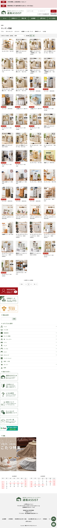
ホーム (4, 18)
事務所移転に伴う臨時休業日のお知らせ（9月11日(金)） (20, 5)
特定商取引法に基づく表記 (20, 519)
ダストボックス (9, 31)
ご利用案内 (10, 519)
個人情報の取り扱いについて (34, 519)
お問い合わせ (28, 521)
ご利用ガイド (14, 18)
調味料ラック (38, 31)
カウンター (17, 31)
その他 (44, 31)
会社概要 (33, 18)
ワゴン (2, 31)
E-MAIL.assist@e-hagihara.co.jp (33, 505)
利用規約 (45, 519)
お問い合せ (42, 18)
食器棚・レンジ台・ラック (27, 31)
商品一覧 (24, 18)
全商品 (2, 25)
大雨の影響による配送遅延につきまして (16, 1)
